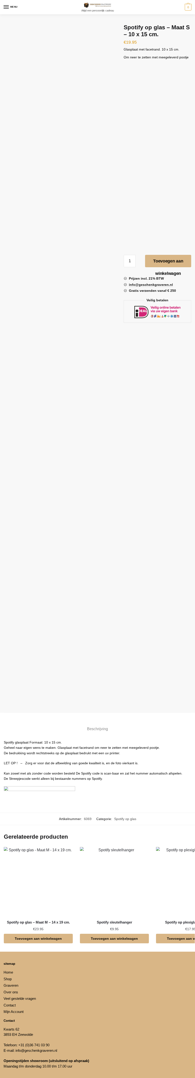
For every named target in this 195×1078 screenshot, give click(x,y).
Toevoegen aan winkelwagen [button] (38, 938)
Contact (10, 1005)
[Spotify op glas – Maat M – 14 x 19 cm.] (38, 881)
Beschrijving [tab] (97, 729)
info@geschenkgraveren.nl (36, 1050)
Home (8, 972)
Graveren (11, 985)
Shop (8, 979)
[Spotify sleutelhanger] (114, 881)
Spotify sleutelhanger (114, 922)
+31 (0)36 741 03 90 (33, 1045)
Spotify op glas (125, 819)
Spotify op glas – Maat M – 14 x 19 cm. (38, 922)
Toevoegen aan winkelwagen (168, 263)
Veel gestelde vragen (20, 998)
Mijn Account (14, 1012)
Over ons (11, 992)
